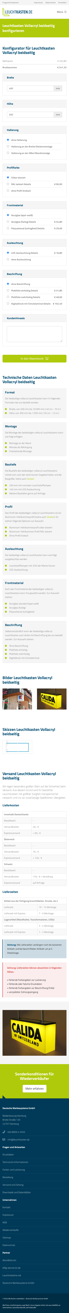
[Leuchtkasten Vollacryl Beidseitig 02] (51, 699)
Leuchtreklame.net (12, 1275)
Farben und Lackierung (14, 1169)
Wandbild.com (9, 1260)
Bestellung (8, 1177)
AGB (5, 1222)
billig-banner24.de (11, 1267)
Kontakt (6, 1207)
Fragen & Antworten (11, 2)
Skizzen (30, 478)
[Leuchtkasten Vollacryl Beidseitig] (17, 747)
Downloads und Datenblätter (17, 1192)
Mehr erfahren (34, 1088)
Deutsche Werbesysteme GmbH (18, 1283)
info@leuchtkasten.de (18, 1139)
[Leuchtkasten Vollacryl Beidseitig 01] (17, 699)
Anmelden (62, 2)
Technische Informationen (15, 1162)
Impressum (38, 2)
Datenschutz (51, 2)
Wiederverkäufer (11, 1230)
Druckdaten (8, 1154)
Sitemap (7, 1237)
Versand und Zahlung (13, 1184)
